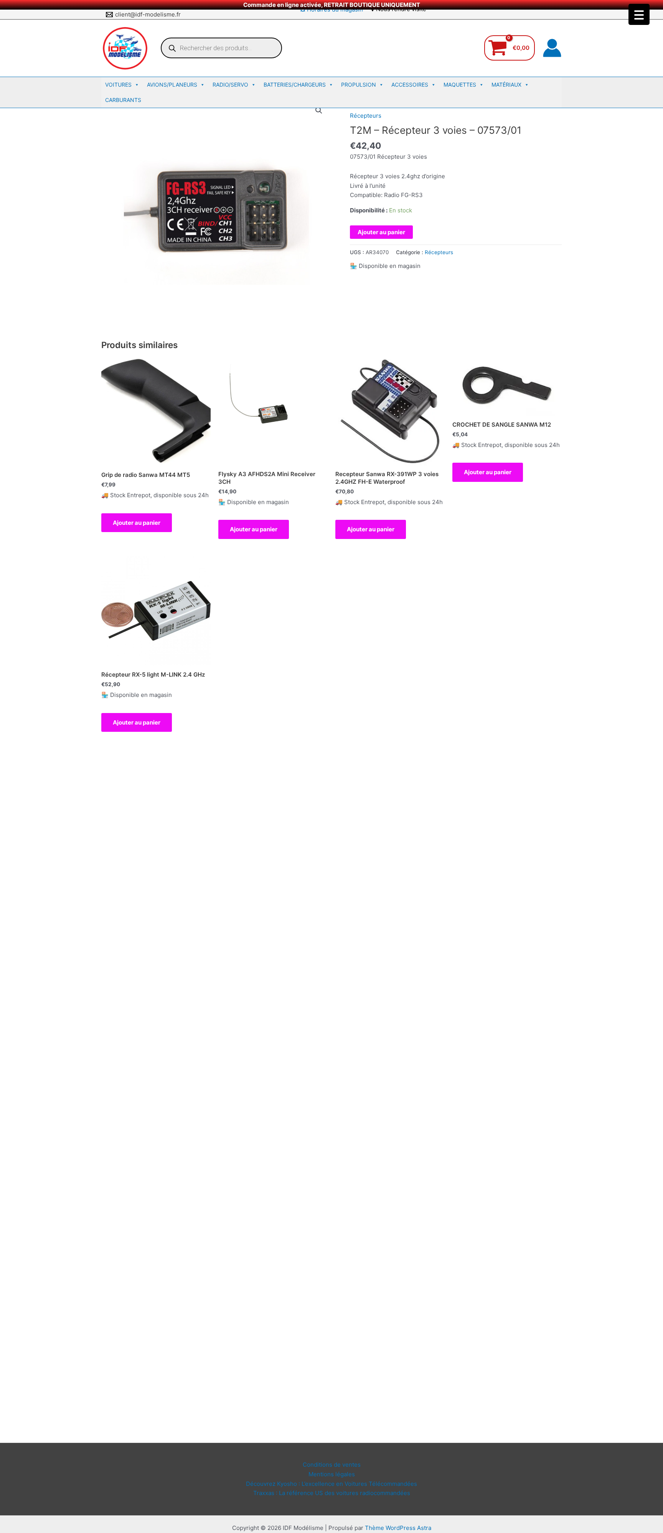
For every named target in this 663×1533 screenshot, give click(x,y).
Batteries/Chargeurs (295, 84)
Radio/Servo (230, 84)
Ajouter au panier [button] (136, 522)
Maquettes (460, 84)
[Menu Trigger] (639, 14)
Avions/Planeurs (172, 84)
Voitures (118, 84)
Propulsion (358, 84)
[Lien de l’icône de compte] (552, 48)
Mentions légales (331, 1474)
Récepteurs (365, 115)
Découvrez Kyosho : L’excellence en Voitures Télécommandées (331, 1483)
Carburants (123, 100)
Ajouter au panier (381, 232)
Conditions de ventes (332, 1464)
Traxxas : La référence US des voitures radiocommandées (331, 1493)
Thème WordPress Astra (398, 1527)
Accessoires (409, 84)
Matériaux (506, 84)
